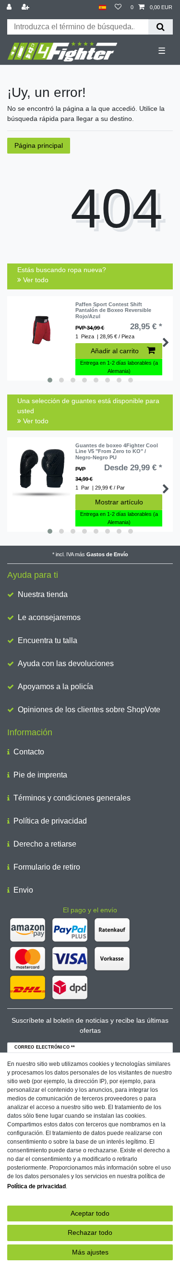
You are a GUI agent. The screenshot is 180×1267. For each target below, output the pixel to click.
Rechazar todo (90, 1232)
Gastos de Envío (107, 554)
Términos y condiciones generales (72, 798)
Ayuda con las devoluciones (66, 663)
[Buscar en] (160, 27)
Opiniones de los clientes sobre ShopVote (89, 709)
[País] (102, 7)
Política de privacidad (50, 821)
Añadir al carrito (115, 351)
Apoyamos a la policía (55, 686)
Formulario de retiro (46, 867)
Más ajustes (90, 1252)
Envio (23, 890)
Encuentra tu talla (47, 640)
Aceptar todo (90, 1213)
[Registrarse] (26, 7)
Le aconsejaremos (49, 617)
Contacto (28, 752)
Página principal (38, 145)
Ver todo (34, 280)
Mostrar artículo (119, 502)
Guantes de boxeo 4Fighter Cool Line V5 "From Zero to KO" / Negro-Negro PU (116, 451)
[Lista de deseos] (118, 7)
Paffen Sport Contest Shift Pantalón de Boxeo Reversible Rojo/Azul (113, 310)
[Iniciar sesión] (10, 7)
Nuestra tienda (43, 594)
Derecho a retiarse (44, 844)
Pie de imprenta (40, 775)
